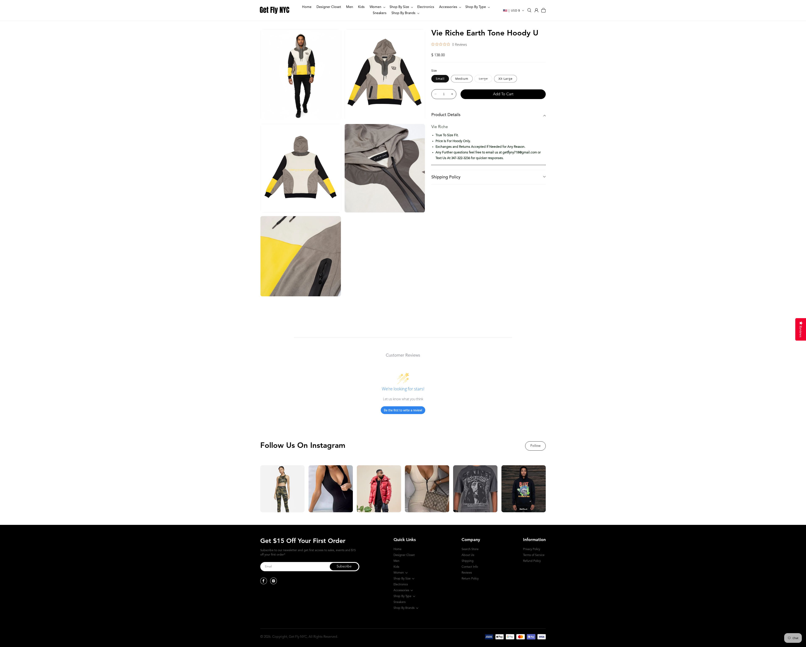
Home (398, 549)
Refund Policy (532, 560)
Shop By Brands (404, 607)
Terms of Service (533, 555)
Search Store (470, 549)
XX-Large (506, 79)
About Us (468, 555)
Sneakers (400, 602)
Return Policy (470, 578)
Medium (461, 79)
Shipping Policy (446, 177)
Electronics (401, 584)
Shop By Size (402, 578)
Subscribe (344, 566)
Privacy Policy (531, 549)
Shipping (468, 560)
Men (396, 560)
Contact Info (470, 566)
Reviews (467, 572)
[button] (377, 7)
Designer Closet (404, 555)
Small (440, 79)
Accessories (401, 590)
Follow (535, 446)
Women (399, 572)
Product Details (446, 115)
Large (485, 78)
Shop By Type (402, 596)
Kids (396, 566)
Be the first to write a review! (403, 410)
